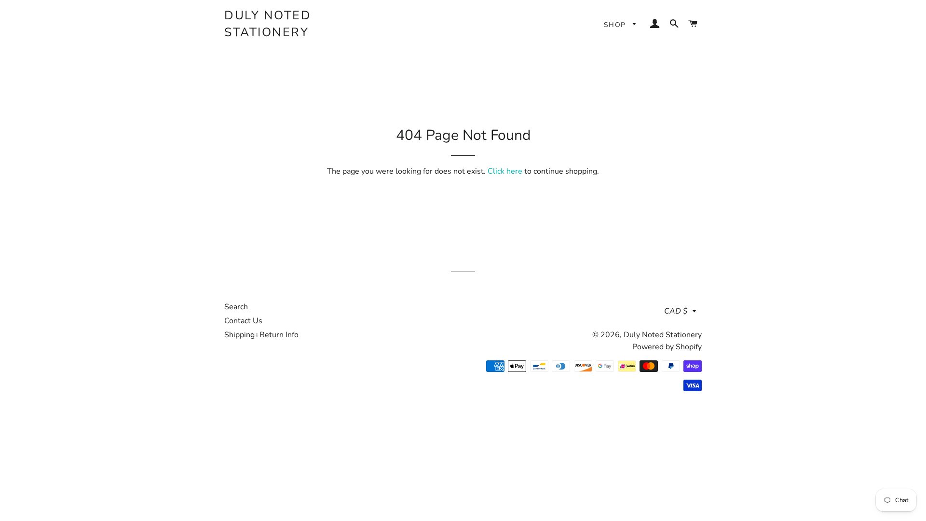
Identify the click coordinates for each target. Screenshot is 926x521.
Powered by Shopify (667, 347)
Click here (505, 171)
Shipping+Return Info (261, 334)
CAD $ (676, 311)
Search (236, 307)
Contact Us (243, 320)
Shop (616, 24)
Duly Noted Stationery (267, 24)
